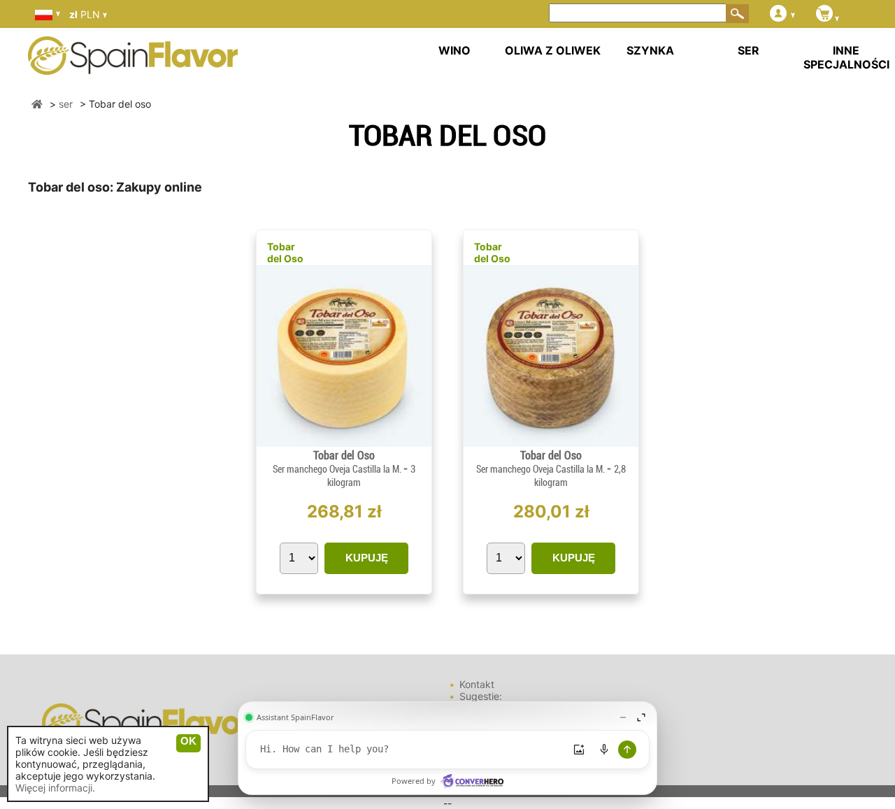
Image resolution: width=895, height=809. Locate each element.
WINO (454, 50)
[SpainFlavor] (37, 104)
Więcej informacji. (55, 788)
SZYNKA (650, 50)
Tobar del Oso (285, 252)
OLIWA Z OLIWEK (553, 50)
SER (748, 50)
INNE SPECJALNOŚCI (846, 57)
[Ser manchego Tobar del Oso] (344, 443)
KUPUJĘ (366, 558)
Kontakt (476, 684)
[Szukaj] (737, 13)
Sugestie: (480, 696)
